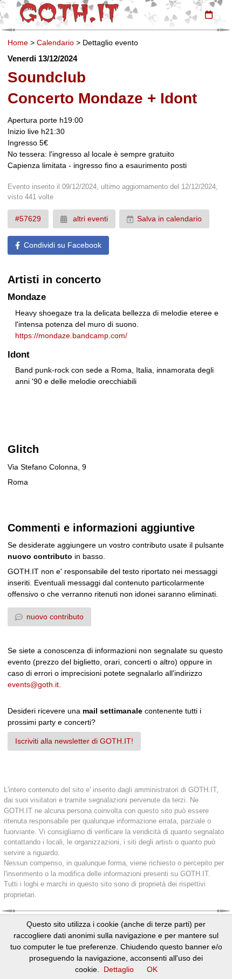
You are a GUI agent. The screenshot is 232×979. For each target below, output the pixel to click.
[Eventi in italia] (209, 14)
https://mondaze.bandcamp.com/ (71, 335)
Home (18, 42)
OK (152, 969)
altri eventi (89, 218)
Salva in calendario (169, 218)
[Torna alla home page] (69, 13)
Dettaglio (119, 969)
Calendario (55, 42)
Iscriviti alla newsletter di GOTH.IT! (74, 741)
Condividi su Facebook (62, 245)
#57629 (28, 218)
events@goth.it (33, 684)
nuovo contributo (55, 616)
